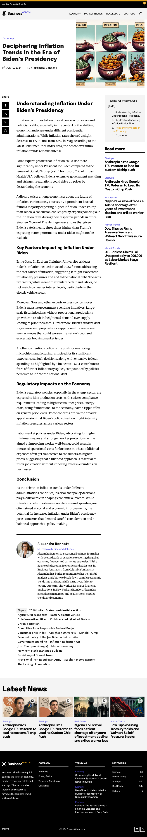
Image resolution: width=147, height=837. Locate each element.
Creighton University (62, 632)
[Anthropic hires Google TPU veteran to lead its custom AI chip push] (20, 707)
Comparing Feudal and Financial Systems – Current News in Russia (91, 778)
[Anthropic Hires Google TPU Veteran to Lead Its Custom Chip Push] (56, 707)
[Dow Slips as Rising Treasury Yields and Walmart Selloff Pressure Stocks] (127, 707)
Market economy (62, 646)
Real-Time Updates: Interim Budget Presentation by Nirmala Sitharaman (90, 793)
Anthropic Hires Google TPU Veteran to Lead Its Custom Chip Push (122, 185)
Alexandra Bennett (44, 67)
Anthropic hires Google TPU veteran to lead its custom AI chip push (122, 165)
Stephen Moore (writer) (79, 659)
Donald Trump (88, 632)
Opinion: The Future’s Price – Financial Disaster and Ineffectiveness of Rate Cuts (91, 809)
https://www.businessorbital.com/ (55, 549)
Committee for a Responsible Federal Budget (47, 628)
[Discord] (136, 829)
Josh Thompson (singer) (33, 646)
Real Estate (111, 197)
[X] (6, 113)
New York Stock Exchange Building (40, 650)
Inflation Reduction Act (65, 641)
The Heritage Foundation (34, 664)
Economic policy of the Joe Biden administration (48, 637)
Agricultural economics (32, 615)
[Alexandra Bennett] (25, 570)
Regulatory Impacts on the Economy (126, 129)
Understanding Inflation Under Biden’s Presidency (126, 114)
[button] (141, 13)
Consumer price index (32, 632)
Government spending (32, 641)
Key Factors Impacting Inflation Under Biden (126, 121)
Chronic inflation (29, 623)
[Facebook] (7, 105)
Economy (8, 38)
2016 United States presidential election (55, 610)
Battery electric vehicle (65, 615)
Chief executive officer (32, 619)
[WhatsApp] (6, 130)
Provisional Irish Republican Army (39, 659)
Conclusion (122, 135)
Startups (109, 158)
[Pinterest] (6, 122)
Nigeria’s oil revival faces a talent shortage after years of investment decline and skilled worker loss (124, 209)
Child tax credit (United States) (70, 619)
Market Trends (112, 224)
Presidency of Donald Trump (36, 655)
